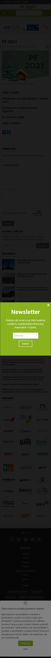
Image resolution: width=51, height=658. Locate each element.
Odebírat (25, 344)
